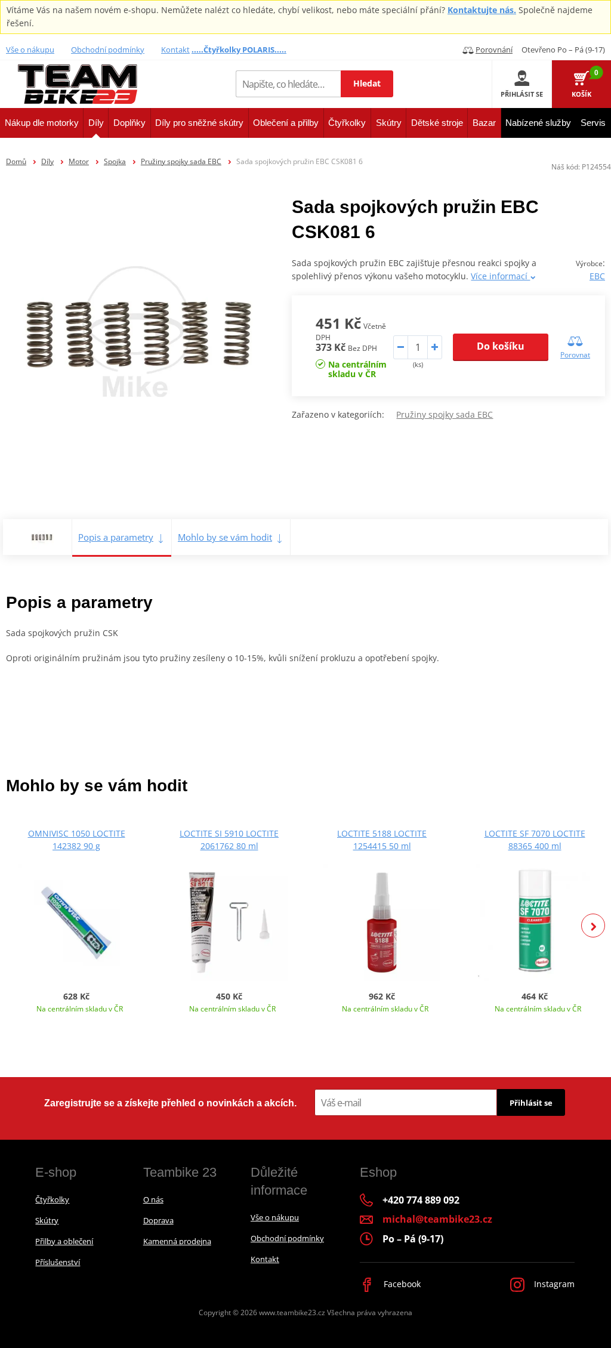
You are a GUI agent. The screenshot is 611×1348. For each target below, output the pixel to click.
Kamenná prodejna (177, 1241)
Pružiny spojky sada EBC (181, 161)
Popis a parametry (115, 537)
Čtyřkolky (52, 1199)
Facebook (401, 1284)
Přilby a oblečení (64, 1241)
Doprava (158, 1220)
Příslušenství (57, 1262)
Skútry (46, 1220)
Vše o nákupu (30, 49)
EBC (597, 276)
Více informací (500, 276)
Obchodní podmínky (107, 49)
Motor (79, 161)
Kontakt (175, 49)
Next (593, 925)
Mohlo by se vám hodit (225, 537)
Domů (16, 161)
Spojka (115, 161)
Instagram (553, 1284)
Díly (47, 161)
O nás (153, 1199)
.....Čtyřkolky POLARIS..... (239, 49)
